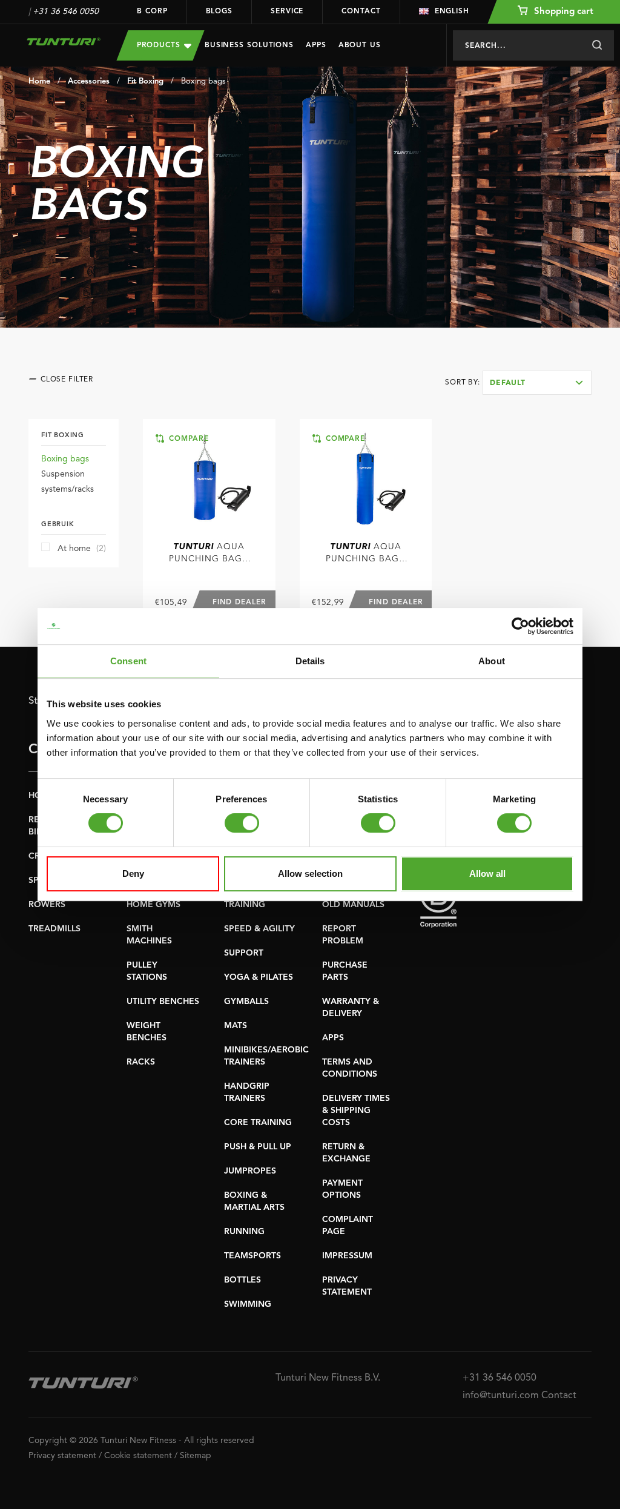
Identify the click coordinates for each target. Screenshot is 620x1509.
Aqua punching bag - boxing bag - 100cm (209, 554)
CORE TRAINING (258, 1122)
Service (287, 11)
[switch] (242, 823)
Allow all (487, 873)
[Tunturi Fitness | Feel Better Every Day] (64, 41)
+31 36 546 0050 (66, 11)
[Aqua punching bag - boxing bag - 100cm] (209, 478)
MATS (235, 1026)
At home (82, 548)
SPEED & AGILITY (259, 929)
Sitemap (195, 1455)
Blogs (219, 11)
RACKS (141, 1062)
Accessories (89, 81)
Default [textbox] (508, 383)
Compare (187, 439)
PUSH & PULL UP (257, 1147)
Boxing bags (203, 81)
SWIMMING (247, 1304)
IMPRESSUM (347, 1256)
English (452, 11)
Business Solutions (249, 45)
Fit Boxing (145, 81)
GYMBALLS (246, 1001)
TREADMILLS (54, 929)
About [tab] (491, 661)
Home (39, 81)
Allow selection (310, 873)
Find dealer (239, 602)
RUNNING (244, 1231)
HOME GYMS (153, 904)
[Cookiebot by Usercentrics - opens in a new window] (520, 626)
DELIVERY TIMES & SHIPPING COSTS (356, 1110)
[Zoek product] (596, 45)
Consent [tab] (128, 661)
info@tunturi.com (501, 1396)
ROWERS (46, 904)
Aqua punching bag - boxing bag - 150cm (366, 554)
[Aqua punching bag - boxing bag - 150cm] (366, 478)
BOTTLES (242, 1280)
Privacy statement (62, 1455)
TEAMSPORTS (252, 1256)
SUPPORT (243, 953)
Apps (316, 45)
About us (359, 45)
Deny (133, 873)
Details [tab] (310, 661)
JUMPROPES (250, 1171)
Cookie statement (138, 1455)
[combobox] (537, 383)
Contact (360, 11)
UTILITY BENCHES (163, 1001)
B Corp (152, 11)
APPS (333, 1038)
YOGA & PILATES (258, 977)
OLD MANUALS (353, 904)
